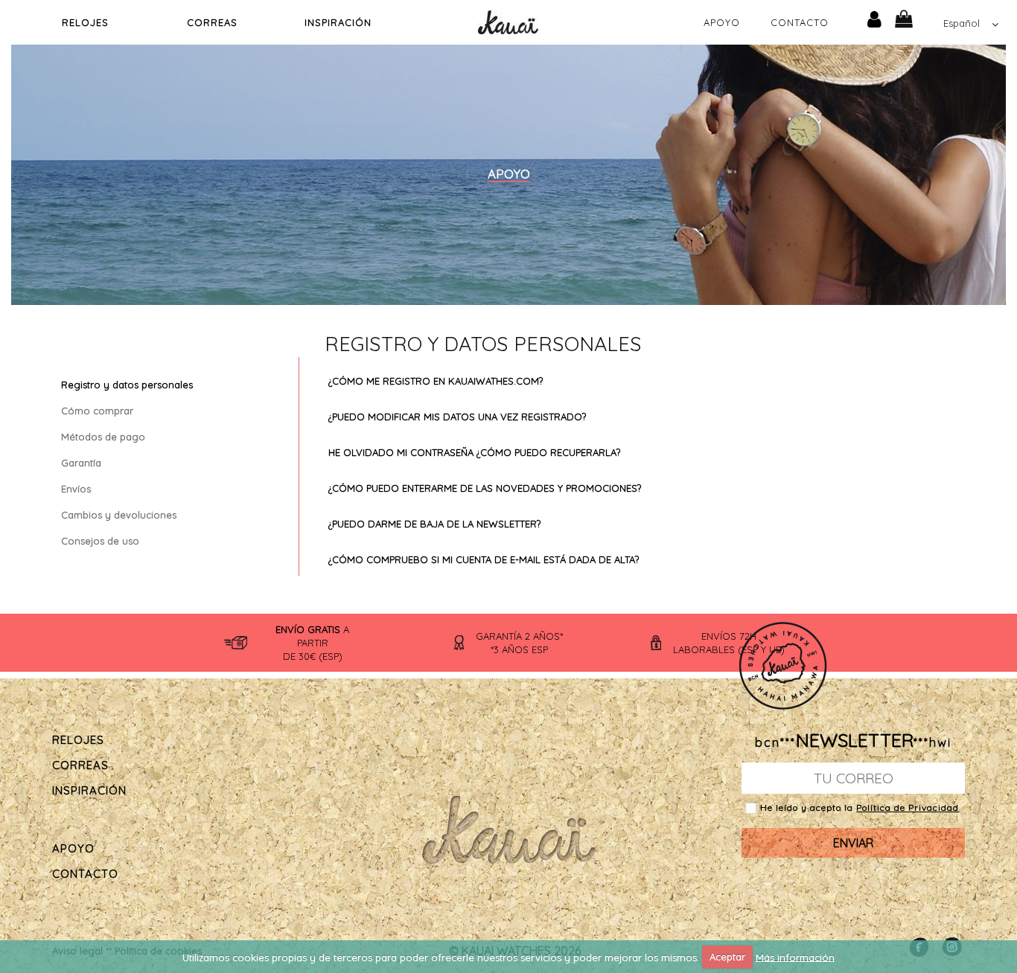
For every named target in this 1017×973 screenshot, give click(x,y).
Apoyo (722, 22)
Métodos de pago (103, 437)
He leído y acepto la (808, 807)
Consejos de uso (100, 541)
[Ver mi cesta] (915, 18)
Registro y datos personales (127, 385)
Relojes (85, 22)
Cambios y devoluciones (118, 515)
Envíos (76, 489)
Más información (795, 957)
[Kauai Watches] (508, 21)
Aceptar (727, 957)
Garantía (81, 463)
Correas (212, 22)
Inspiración (338, 22)
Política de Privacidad (907, 807)
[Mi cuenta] (874, 18)
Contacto (800, 22)
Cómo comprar (97, 411)
